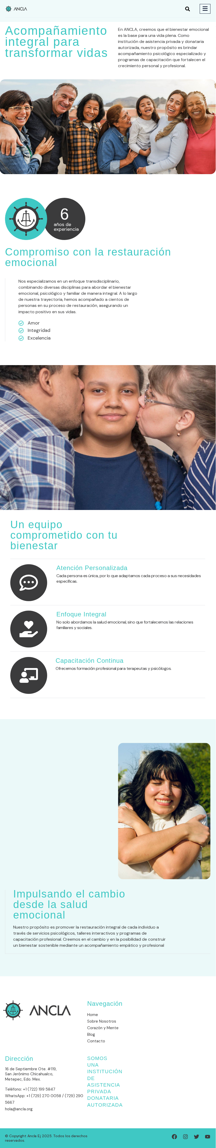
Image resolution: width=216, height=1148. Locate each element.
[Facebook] (174, 1137)
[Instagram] (185, 1137)
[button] (187, 8)
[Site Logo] (16, 8)
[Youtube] (207, 1137)
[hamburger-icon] (205, 9)
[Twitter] (196, 1137)
